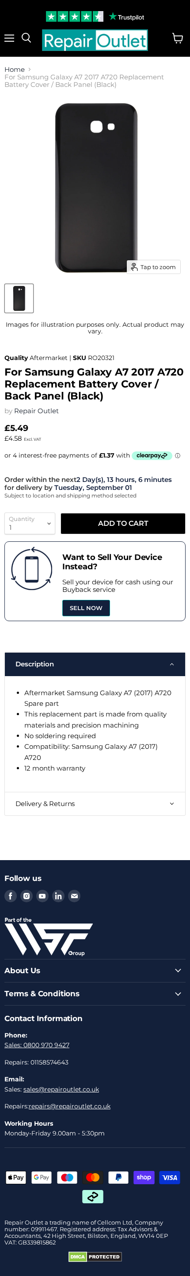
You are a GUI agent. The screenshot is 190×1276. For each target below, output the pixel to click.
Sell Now (86, 607)
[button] (95, 664)
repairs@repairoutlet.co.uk (69, 1106)
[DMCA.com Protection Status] (95, 1260)
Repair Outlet (36, 411)
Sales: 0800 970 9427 (36, 1045)
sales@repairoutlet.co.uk (61, 1089)
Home (14, 69)
